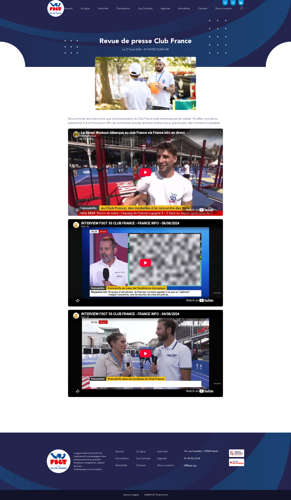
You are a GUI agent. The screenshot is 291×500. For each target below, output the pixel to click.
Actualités (184, 8)
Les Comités (145, 8)
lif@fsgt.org (190, 465)
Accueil (68, 8)
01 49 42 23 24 (192, 458)
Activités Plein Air (156, 49)
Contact (202, 8)
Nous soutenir (223, 8)
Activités (103, 8)
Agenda (165, 8)
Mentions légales (131, 494)
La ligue (85, 8)
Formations (123, 8)
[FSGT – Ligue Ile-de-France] (55, 8)
